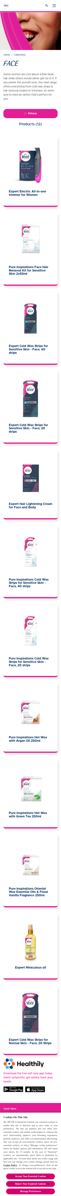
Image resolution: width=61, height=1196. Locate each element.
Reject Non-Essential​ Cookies (30, 1184)
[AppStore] (35, 1089)
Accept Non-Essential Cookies (30, 1176)
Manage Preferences (30, 1191)
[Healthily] (23, 1064)
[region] (30, 1154)
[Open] (47, 6)
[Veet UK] (9, 5)
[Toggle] (54, 5)
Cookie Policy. (10, 1165)
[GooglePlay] (13, 1089)
